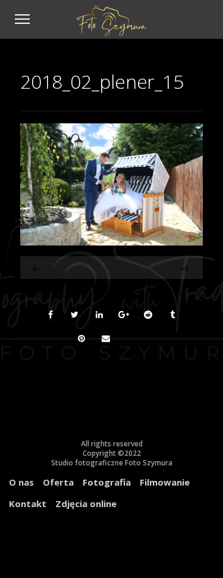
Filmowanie (165, 482)
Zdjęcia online (86, 503)
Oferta (58, 482)
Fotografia (107, 482)
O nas (21, 482)
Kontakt (27, 503)
